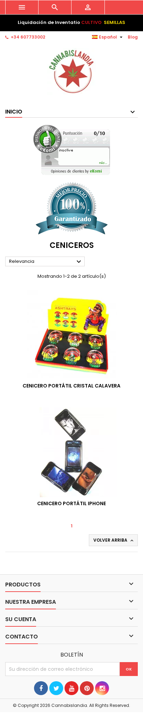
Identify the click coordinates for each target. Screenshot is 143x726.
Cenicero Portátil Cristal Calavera (71, 385)
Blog (133, 37)
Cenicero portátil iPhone (71, 503)
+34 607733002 (28, 37)
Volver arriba (114, 540)
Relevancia (46, 262)
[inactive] (71, 150)
